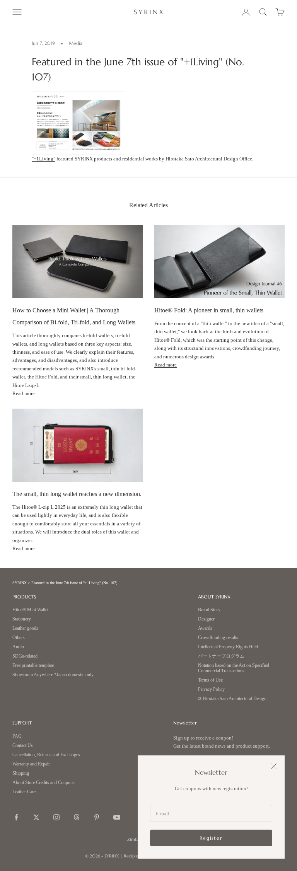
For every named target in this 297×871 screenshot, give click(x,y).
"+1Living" (43, 159)
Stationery (21, 619)
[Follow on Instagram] (56, 817)
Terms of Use (210, 680)
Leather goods (25, 628)
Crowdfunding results (218, 637)
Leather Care (24, 791)
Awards (205, 628)
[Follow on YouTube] (117, 817)
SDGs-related (25, 656)
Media (75, 43)
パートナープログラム (221, 656)
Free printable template (33, 665)
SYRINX (19, 583)
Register (211, 838)
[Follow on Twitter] (36, 817)
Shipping (20, 773)
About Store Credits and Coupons (43, 782)
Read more (23, 393)
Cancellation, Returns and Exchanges (46, 754)
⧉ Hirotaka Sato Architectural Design (232, 698)
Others (18, 637)
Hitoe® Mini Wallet (30, 609)
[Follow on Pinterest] (97, 817)
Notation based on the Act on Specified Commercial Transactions (233, 668)
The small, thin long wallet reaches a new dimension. (77, 494)
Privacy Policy (211, 689)
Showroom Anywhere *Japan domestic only (53, 674)
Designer (206, 619)
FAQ (17, 736)
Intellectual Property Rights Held (228, 646)
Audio (18, 646)
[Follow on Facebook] (16, 817)
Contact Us (22, 745)
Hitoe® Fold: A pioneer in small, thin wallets (208, 310)
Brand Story (209, 609)
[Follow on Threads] (76, 817)
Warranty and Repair (31, 764)
